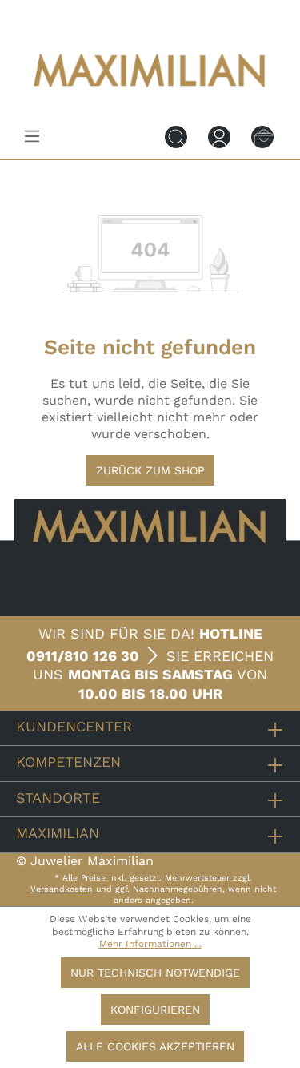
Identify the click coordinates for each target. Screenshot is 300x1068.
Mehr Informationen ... (150, 943)
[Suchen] (176, 136)
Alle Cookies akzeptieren (155, 1046)
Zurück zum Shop (150, 470)
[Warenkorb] (262, 136)
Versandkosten (61, 889)
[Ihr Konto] (219, 136)
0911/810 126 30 (82, 655)
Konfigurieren (155, 1009)
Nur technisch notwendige (155, 972)
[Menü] (32, 136)
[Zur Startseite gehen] (150, 98)
